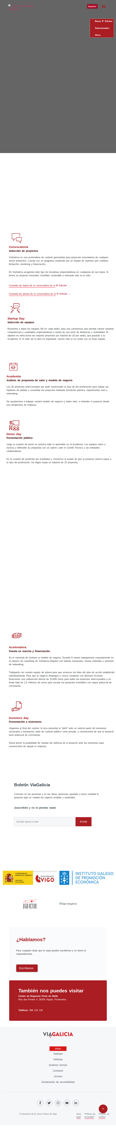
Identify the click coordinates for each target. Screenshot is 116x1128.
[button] (103, 6)
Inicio (58, 1048)
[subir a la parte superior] (103, 1109)
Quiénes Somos (58, 1065)
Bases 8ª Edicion (102, 21)
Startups (58, 1053)
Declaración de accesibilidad (57, 1082)
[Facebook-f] (40, 1103)
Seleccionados (101, 28)
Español (92, 6)
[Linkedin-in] (76, 1103)
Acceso (58, 1076)
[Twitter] (49, 1103)
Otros (97, 35)
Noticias (58, 1059)
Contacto (58, 1070)
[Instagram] (58, 1103)
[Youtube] (67, 1103)
